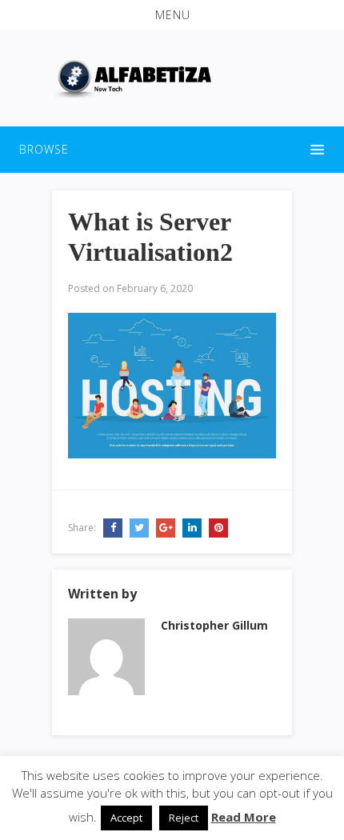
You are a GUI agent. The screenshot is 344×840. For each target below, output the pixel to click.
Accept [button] (126, 817)
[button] (172, 15)
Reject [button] (183, 817)
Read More (243, 817)
